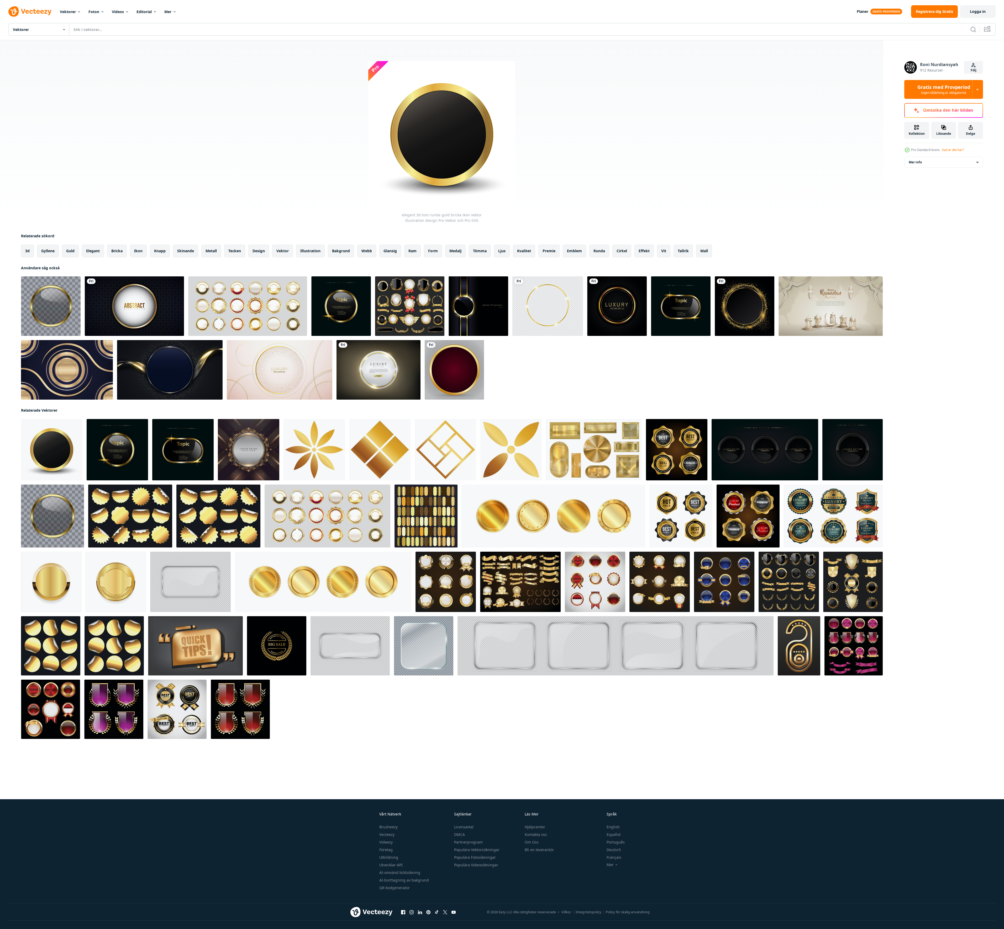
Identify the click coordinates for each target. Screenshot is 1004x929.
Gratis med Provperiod (943, 89)
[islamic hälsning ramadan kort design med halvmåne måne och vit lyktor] (831, 306)
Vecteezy (387, 834)
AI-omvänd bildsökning (399, 872)
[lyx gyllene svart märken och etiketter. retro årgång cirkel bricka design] (177, 709)
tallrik (683, 250)
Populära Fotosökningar (475, 857)
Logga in (978, 11)
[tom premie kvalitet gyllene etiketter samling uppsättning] (247, 306)
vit (663, 250)
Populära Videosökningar (476, 864)
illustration (310, 250)
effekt (644, 250)
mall (704, 250)
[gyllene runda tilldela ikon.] (553, 516)
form (433, 250)
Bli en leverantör (539, 849)
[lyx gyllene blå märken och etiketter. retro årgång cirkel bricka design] (724, 582)
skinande (185, 250)
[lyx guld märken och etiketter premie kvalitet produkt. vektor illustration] (676, 449)
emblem (574, 250)
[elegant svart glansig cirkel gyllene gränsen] (478, 306)
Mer (167, 11)
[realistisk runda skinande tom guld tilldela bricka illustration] (51, 582)
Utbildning (388, 857)
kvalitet (524, 250)
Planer (862, 11)
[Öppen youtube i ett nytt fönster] (453, 912)
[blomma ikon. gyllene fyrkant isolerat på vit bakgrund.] (314, 449)
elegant (93, 250)
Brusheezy (388, 826)
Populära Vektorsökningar (477, 849)
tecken (234, 250)
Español (614, 834)
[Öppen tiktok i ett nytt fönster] (437, 912)
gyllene (48, 250)
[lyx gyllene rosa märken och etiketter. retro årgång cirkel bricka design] (853, 645)
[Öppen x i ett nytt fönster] (445, 912)
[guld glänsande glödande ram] (547, 306)
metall (211, 250)
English (613, 826)
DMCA (459, 834)
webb (366, 250)
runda (599, 250)
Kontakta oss (536, 834)
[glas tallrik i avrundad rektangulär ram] (190, 582)
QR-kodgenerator (394, 887)
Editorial (144, 11)
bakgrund (341, 250)
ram (412, 250)
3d (27, 250)
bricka (117, 250)
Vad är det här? (953, 150)
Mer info (915, 162)
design (259, 250)
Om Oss (532, 842)
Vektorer (68, 11)
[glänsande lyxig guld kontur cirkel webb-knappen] (378, 370)
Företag (386, 849)
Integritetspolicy (588, 912)
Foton (93, 11)
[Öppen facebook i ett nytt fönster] (403, 912)
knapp (160, 250)
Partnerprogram (468, 842)
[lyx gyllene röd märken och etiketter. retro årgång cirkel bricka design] (595, 582)
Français (614, 857)
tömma (480, 250)
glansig (390, 250)
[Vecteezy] (29, 11)
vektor (282, 250)
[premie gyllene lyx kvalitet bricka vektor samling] (833, 516)
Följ (973, 70)
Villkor (566, 912)
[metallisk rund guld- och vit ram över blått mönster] (134, 306)
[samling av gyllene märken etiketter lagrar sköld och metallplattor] (409, 306)
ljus (502, 250)
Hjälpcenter (535, 826)
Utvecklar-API (391, 864)
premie (549, 250)
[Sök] (973, 29)
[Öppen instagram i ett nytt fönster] (411, 912)
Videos (118, 11)
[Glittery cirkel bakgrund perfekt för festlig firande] (744, 306)
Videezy (386, 842)
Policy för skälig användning (628, 912)
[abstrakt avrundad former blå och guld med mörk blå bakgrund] (67, 370)
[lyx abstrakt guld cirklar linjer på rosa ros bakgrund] (279, 370)
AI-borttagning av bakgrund (404, 880)
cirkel (622, 250)
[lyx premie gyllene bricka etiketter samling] (617, 306)
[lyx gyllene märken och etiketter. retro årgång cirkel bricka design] (446, 582)
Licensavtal (464, 826)
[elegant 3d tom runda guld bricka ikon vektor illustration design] (51, 449)
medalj (455, 250)
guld (70, 250)
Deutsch (614, 849)
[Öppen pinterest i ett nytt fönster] (428, 912)
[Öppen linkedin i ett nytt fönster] (420, 912)
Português (616, 842)
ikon (138, 250)
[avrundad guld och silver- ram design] (248, 449)
